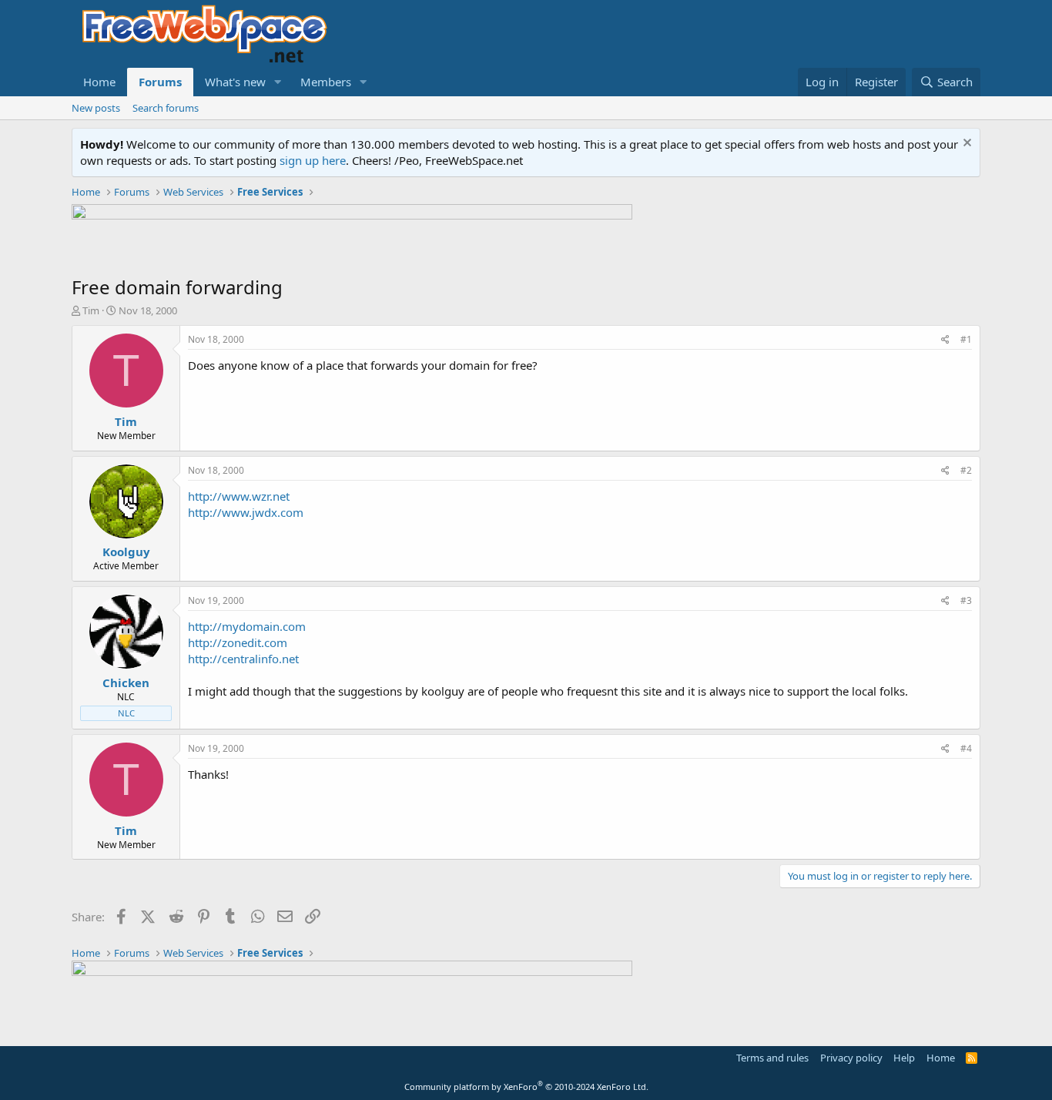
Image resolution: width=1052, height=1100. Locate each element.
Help (904, 1058)
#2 (966, 470)
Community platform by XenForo (526, 1086)
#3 (966, 600)
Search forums (165, 108)
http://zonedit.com (237, 642)
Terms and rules (772, 1058)
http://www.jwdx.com (245, 512)
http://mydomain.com (247, 626)
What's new (235, 81)
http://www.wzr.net (239, 496)
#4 (966, 748)
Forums (160, 81)
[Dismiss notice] (965, 144)
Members (325, 81)
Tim (90, 310)
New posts (96, 108)
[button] (278, 82)
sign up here (313, 160)
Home (99, 81)
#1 (966, 339)
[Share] (945, 340)
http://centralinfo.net (243, 658)
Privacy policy (851, 1058)
